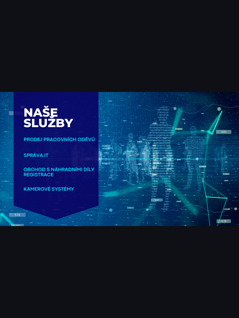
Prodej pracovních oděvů (59, 140)
